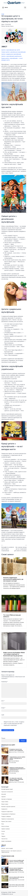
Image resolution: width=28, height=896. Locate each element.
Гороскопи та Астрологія (7, 791)
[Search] (25, 7)
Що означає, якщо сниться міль (16, 884)
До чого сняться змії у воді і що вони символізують (16, 878)
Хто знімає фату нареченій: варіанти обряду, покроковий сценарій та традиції (16, 779)
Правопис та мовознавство (7, 818)
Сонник (3, 831)
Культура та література (6, 799)
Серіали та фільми (5, 828)
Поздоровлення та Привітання (8, 814)
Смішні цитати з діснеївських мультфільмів (13, 52)
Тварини (3, 836)
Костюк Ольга (14, 752)
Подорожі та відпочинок (7, 811)
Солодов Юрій (14, 872)
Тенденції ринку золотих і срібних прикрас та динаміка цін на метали (17, 758)
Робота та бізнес (5, 826)
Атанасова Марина (15, 760)
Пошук (3, 738)
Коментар (4, 681)
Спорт (2, 833)
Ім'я (3, 701)
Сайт (2, 715)
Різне (2, 14)
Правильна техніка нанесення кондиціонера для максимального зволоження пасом (17, 769)
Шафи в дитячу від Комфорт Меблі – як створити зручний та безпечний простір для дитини (14, 654)
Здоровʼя (3, 796)
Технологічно (4, 838)
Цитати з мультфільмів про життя (10, 50)
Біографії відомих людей (7, 789)
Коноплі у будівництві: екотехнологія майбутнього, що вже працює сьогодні (13, 579)
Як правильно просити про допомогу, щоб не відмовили (16, 750)
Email (3, 708)
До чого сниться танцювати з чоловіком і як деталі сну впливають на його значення (16, 869)
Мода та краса (4, 804)
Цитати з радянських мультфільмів (11, 54)
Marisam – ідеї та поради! (7, 848)
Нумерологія (4, 809)
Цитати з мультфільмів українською (11, 56)
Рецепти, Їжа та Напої (6, 821)
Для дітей (3, 794)
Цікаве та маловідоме (6, 841)
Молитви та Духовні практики (8, 806)
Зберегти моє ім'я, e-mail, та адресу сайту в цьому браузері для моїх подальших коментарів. (14, 723)
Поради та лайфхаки (6, 816)
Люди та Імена (4, 801)
